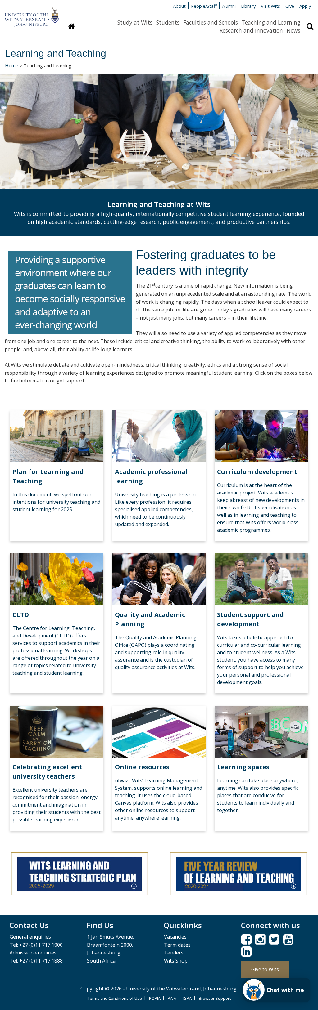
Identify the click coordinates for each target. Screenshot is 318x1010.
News (293, 30)
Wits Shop (176, 960)
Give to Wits (265, 969)
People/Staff (204, 6)
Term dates (177, 944)
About (179, 6)
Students (167, 22)
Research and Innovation (251, 30)
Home (11, 65)
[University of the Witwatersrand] (32, 14)
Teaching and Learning (271, 22)
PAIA (172, 998)
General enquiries (30, 936)
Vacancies (175, 936)
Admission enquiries (33, 952)
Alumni (229, 6)
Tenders (174, 952)
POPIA (155, 998)
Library (248, 6)
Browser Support (215, 998)
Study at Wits (134, 22)
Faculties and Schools (210, 22)
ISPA (187, 998)
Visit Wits (270, 6)
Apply (305, 6)
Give (289, 6)
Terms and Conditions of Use (115, 998)
